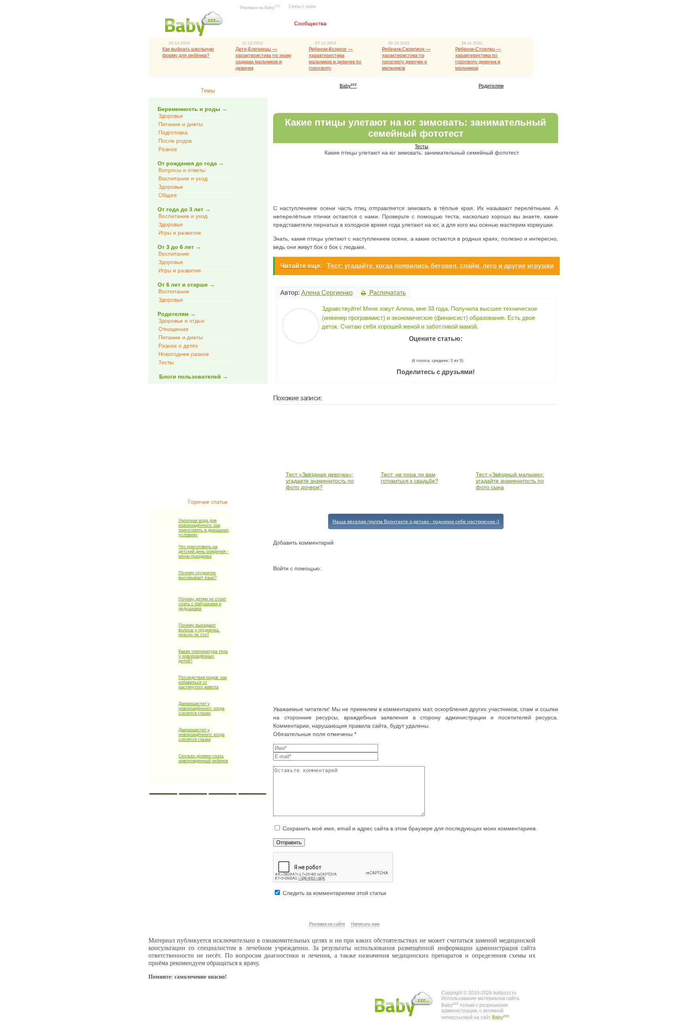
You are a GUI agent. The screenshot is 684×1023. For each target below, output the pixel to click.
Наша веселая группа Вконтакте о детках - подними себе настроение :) (415, 521)
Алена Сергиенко (327, 292)
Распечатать (387, 292)
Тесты (166, 362)
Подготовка (173, 132)
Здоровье (170, 116)
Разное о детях (178, 345)
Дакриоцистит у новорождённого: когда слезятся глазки (201, 708)
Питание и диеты (180, 124)
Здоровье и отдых (181, 320)
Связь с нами (302, 6)
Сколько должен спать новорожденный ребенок (203, 758)
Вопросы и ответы (181, 170)
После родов (175, 141)
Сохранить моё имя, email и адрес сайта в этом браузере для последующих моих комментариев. (410, 828)
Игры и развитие (179, 232)
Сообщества (310, 23)
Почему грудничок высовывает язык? (198, 575)
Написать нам (365, 924)
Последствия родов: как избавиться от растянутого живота (203, 682)
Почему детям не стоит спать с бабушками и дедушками (202, 604)
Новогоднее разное (183, 354)
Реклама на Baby (260, 7)
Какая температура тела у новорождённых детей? (203, 656)
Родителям (491, 86)
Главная (264, 23)
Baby (348, 86)
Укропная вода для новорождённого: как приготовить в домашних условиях (204, 527)
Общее (167, 195)
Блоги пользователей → (193, 376)
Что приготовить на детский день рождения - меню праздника (203, 551)
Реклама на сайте (327, 924)
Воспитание (173, 253)
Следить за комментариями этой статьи (334, 893)
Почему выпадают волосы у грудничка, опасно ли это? (199, 630)
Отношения (173, 329)
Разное (167, 149)
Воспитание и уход (182, 178)
